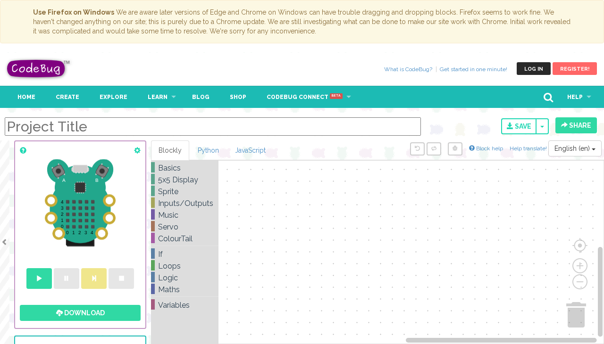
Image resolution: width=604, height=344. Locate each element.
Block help (489, 148)
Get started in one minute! (473, 69)
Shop (238, 97)
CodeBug (38, 68)
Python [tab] (208, 150)
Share (579, 125)
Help (575, 97)
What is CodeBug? (408, 69)
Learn (158, 97)
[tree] (184, 236)
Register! (574, 69)
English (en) (573, 148)
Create (67, 97)
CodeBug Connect (304, 97)
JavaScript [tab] (250, 150)
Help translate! (529, 148)
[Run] (39, 278)
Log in (533, 69)
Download (84, 313)
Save (522, 126)
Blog (201, 97)
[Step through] (94, 278)
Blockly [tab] (170, 150)
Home (26, 97)
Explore (113, 97)
